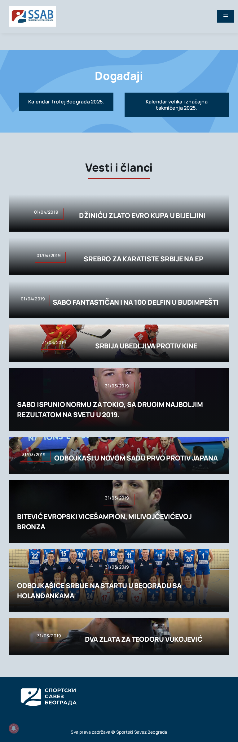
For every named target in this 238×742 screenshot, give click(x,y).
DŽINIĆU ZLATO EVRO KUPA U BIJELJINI (142, 215)
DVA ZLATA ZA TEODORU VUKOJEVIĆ (143, 639)
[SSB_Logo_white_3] (48, 682)
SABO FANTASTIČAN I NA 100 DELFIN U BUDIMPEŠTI (136, 302)
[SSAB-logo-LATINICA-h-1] (32, 8)
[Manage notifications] (14, 728)
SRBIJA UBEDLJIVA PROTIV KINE (146, 346)
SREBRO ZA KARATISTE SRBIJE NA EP (143, 259)
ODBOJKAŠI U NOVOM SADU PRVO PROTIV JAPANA (136, 458)
